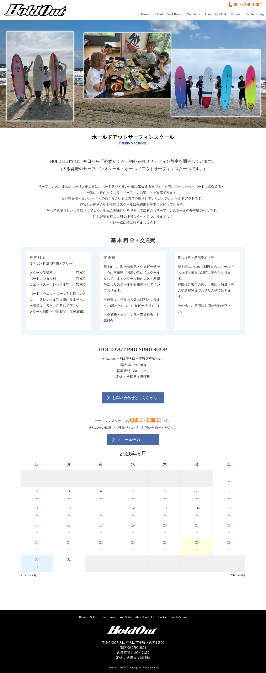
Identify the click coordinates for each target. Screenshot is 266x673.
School (158, 14)
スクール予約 (128, 440)
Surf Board (174, 14)
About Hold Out (215, 14)
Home (145, 14)
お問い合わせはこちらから (134, 398)
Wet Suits (193, 14)
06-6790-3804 (247, 4)
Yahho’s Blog (255, 14)
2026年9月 (238, 575)
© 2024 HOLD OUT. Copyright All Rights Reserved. (133, 667)
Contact (236, 14)
